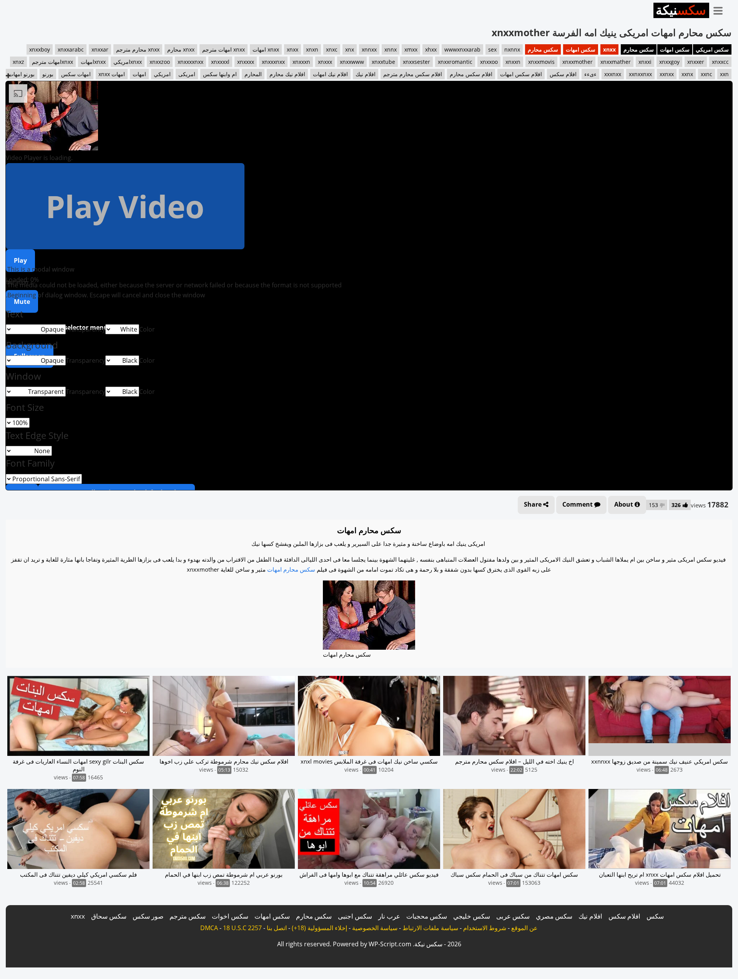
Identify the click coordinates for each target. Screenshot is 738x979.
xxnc (706, 74)
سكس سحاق (108, 916)
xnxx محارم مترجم (138, 49)
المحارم (253, 74)
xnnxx (369, 49)
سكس (655, 916)
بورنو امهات (21, 74)
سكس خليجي (471, 916)
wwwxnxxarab (462, 49)
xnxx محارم (180, 49)
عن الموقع (524, 928)
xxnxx (667, 74)
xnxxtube (383, 61)
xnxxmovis (541, 61)
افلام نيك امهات (330, 74)
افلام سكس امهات (521, 74)
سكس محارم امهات (291, 569)
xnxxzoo (160, 61)
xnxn (312, 49)
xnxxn (512, 61)
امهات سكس (76, 74)
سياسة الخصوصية (374, 928)
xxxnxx (612, 74)
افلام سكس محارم (471, 74)
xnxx (609, 49)
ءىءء (590, 74)
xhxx (431, 49)
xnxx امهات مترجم (223, 49)
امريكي (162, 74)
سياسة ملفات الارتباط (430, 928)
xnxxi (645, 61)
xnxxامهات (93, 61)
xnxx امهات (266, 49)
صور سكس (148, 916)
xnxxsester (416, 61)
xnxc (331, 49)
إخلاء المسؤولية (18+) (319, 928)
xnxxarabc (71, 49)
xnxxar (99, 49)
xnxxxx (245, 61)
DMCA (209, 928)
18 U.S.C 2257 (242, 928)
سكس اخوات (230, 916)
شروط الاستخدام (484, 928)
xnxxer (695, 61)
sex (492, 49)
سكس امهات (675, 49)
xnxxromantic (455, 61)
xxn (724, 74)
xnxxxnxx (273, 61)
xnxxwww (352, 61)
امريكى (186, 74)
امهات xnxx (111, 74)
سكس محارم (638, 49)
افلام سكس (563, 74)
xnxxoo (489, 61)
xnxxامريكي (127, 61)
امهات (139, 74)
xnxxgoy (669, 61)
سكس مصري (554, 916)
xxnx (687, 74)
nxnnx (512, 49)
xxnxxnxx (640, 74)
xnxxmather (615, 61)
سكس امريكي (712, 49)
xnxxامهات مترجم (52, 61)
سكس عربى (513, 916)
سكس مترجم (188, 916)
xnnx (390, 49)
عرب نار (389, 916)
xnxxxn (301, 61)
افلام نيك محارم (287, 74)
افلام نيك (366, 74)
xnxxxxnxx (190, 61)
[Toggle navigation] (720, 9)
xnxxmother (577, 61)
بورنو (47, 74)
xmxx (410, 49)
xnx (349, 49)
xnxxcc (720, 61)
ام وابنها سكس (220, 74)
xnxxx (325, 61)
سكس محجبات (426, 916)
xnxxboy (39, 49)
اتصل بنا (277, 928)
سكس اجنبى (355, 916)
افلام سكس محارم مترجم (412, 74)
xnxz (18, 61)
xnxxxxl (220, 61)
